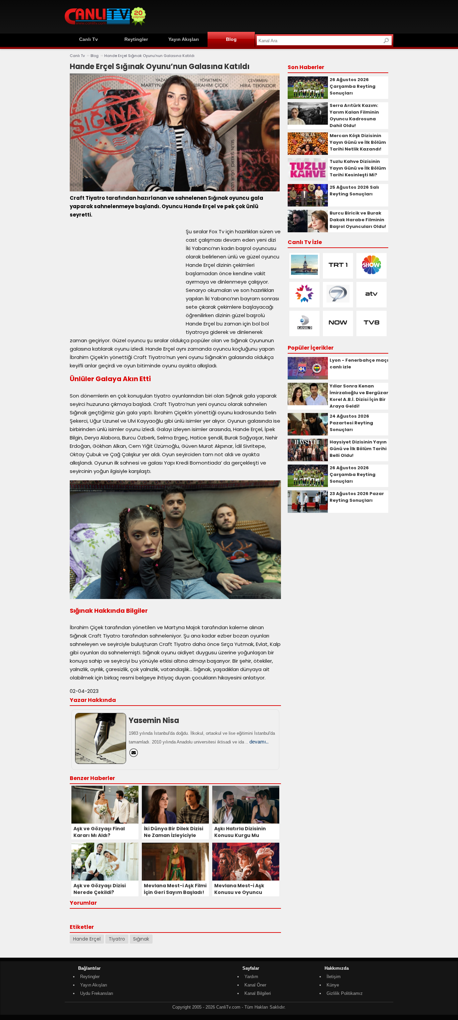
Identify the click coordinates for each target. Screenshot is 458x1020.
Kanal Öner (255, 984)
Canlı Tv (88, 39)
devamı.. (259, 741)
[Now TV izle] (338, 331)
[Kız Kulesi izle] (304, 273)
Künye (333, 984)
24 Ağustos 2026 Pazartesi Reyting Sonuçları (351, 423)
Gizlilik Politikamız (345, 993)
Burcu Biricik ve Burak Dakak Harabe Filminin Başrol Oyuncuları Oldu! (358, 220)
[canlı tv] (105, 26)
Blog (231, 39)
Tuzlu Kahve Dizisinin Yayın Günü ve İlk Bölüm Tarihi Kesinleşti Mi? (358, 168)
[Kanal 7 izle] (338, 302)
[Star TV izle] (304, 302)
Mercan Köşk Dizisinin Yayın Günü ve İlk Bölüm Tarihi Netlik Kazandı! (358, 142)
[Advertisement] (271, 16)
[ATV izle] (371, 302)
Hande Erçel (87, 939)
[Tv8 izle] (371, 331)
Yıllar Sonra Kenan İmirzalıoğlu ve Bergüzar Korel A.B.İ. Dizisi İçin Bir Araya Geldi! (359, 396)
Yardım (251, 976)
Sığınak (141, 939)
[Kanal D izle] (304, 331)
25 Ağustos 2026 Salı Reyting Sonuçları (354, 190)
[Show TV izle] (371, 273)
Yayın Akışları (183, 39)
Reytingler (136, 39)
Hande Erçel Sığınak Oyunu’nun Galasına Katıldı (149, 55)
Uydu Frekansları (96, 993)
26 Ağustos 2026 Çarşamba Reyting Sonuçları (353, 86)
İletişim (334, 976)
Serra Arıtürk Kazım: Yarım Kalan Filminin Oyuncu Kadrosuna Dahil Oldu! (354, 115)
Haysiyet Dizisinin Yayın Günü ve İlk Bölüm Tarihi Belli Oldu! (358, 449)
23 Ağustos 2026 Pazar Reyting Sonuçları (357, 496)
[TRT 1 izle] (338, 273)
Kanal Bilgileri (257, 993)
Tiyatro (117, 939)
